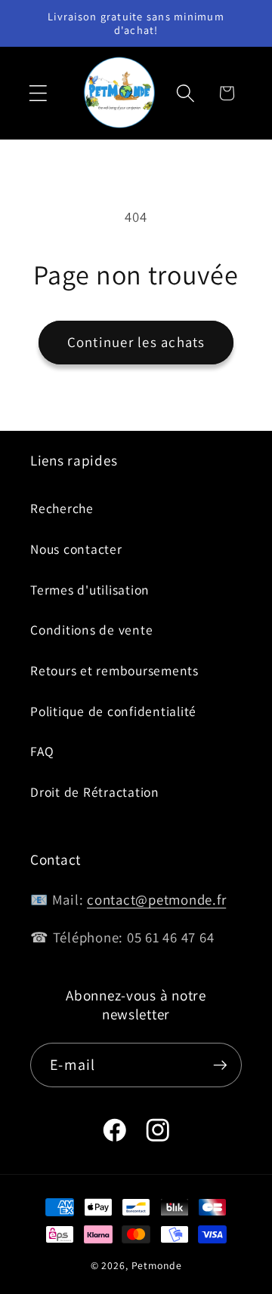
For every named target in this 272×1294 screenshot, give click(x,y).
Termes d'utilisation (90, 589)
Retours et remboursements (114, 670)
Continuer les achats (136, 342)
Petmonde (156, 1265)
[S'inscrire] (220, 1065)
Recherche (62, 508)
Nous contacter (76, 549)
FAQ (42, 751)
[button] (38, 93)
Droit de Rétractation (94, 792)
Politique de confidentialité (113, 711)
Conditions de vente (91, 629)
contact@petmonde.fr (156, 899)
